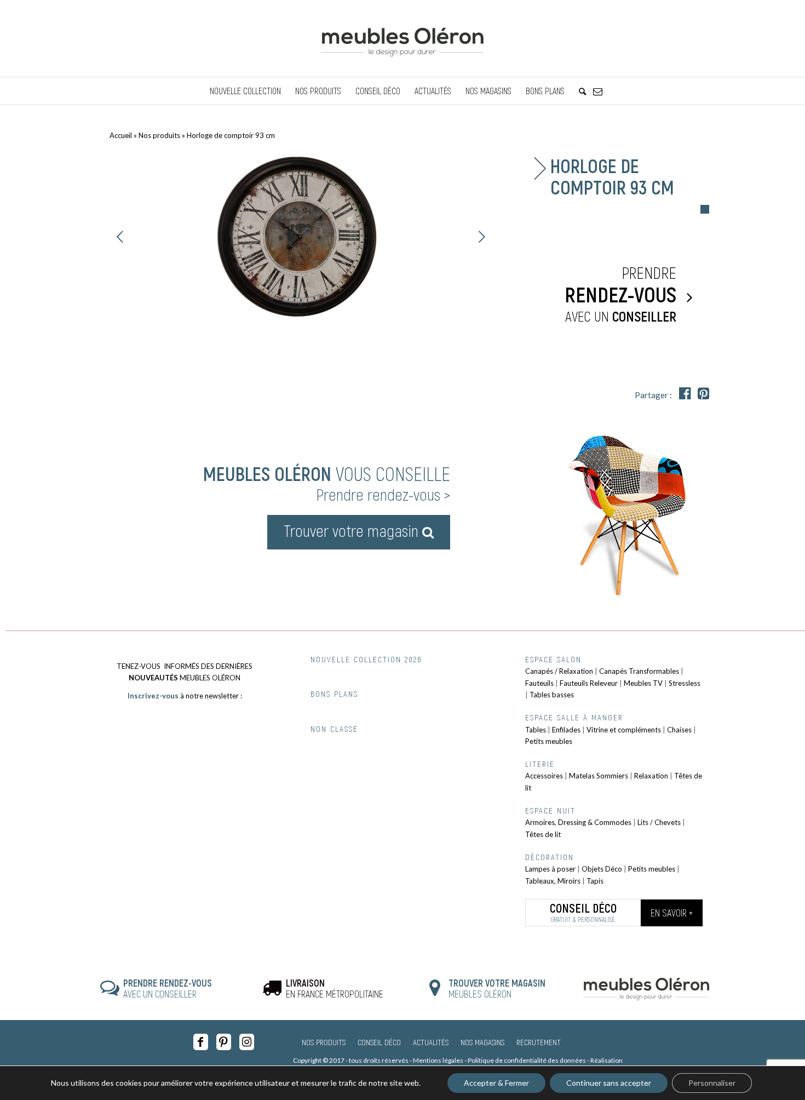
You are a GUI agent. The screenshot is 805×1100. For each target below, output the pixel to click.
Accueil (121, 135)
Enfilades (566, 729)
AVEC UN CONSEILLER (167, 988)
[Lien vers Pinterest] (223, 1042)
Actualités (431, 1042)
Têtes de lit (543, 834)
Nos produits (159, 135)
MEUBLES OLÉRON (497, 988)
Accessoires (544, 775)
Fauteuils (539, 683)
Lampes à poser (550, 868)
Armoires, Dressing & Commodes (578, 822)
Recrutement (538, 1042)
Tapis (594, 880)
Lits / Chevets (659, 822)
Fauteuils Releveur (589, 683)
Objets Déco (602, 868)
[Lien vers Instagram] (246, 1042)
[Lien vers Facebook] (200, 1042)
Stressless (684, 683)
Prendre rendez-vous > (383, 494)
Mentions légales (438, 1060)
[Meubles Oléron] (402, 38)
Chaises (679, 729)
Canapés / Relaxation (559, 671)
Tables (535, 729)
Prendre (620, 293)
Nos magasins (482, 1042)
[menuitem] (245, 91)
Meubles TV (643, 683)
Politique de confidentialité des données (527, 1060)
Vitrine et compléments (623, 729)
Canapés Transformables (639, 671)
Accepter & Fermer (496, 1082)
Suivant (481, 236)
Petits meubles (548, 741)
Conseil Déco (379, 1042)
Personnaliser (711, 1082)
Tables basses (552, 694)
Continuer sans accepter (608, 1082)
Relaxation (651, 775)
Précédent (120, 236)
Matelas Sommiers (598, 775)
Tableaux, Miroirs (552, 880)
